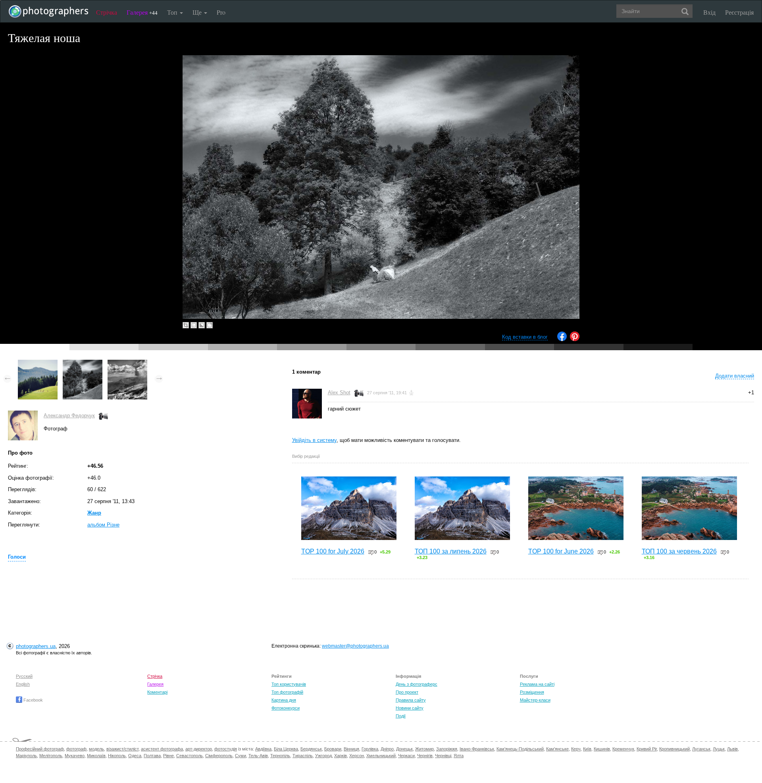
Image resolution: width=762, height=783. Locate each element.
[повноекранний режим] (209, 325)
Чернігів (425, 755)
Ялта (459, 755)
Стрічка (106, 12)
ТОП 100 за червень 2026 (679, 551)
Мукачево (75, 755)
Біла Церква (286, 748)
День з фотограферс (416, 684)
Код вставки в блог (525, 337)
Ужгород (323, 755)
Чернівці (443, 755)
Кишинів (602, 748)
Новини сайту (409, 708)
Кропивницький (674, 748)
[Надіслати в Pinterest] (574, 339)
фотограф (76, 748)
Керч (576, 748)
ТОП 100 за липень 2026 (451, 551)
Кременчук (623, 748)
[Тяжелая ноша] (82, 363)
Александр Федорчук (69, 415)
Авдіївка (263, 748)
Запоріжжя (446, 748)
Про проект (407, 692)
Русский (24, 676)
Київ (587, 748)
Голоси (17, 557)
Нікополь (117, 755)
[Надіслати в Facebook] (562, 339)
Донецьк (404, 748)
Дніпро (387, 748)
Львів (732, 748)
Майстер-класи (535, 700)
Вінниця (351, 748)
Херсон (356, 755)
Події (401, 716)
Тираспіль (302, 755)
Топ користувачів (288, 684)
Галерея (142, 12)
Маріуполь (26, 755)
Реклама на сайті (537, 684)
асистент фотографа (162, 748)
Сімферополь (219, 755)
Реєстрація (739, 12)
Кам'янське (557, 748)
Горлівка (370, 748)
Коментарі (157, 692)
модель (96, 748)
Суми (240, 755)
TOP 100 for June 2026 (561, 551)
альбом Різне (103, 525)
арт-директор (198, 748)
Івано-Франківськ (477, 748)
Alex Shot (339, 392)
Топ (173, 12)
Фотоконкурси (285, 708)
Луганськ (701, 748)
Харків (340, 755)
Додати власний (734, 376)
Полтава (152, 755)
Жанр (94, 513)
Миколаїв (96, 755)
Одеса (134, 755)
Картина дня (283, 700)
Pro (221, 12)
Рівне (168, 755)
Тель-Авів (258, 755)
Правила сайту (411, 700)
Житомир (424, 748)
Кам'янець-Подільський (520, 748)
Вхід (709, 12)
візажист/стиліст (122, 748)
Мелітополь (50, 755)
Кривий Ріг (647, 748)
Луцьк (719, 748)
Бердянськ (311, 748)
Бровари (332, 748)
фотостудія (225, 748)
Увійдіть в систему (314, 440)
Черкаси (406, 755)
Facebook (32, 700)
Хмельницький (381, 755)
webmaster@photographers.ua (355, 646)
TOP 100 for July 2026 (332, 551)
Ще (197, 12)
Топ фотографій (287, 692)
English (23, 684)
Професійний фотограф (40, 748)
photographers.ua (36, 646)
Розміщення (532, 692)
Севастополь (189, 755)
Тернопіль (280, 755)
